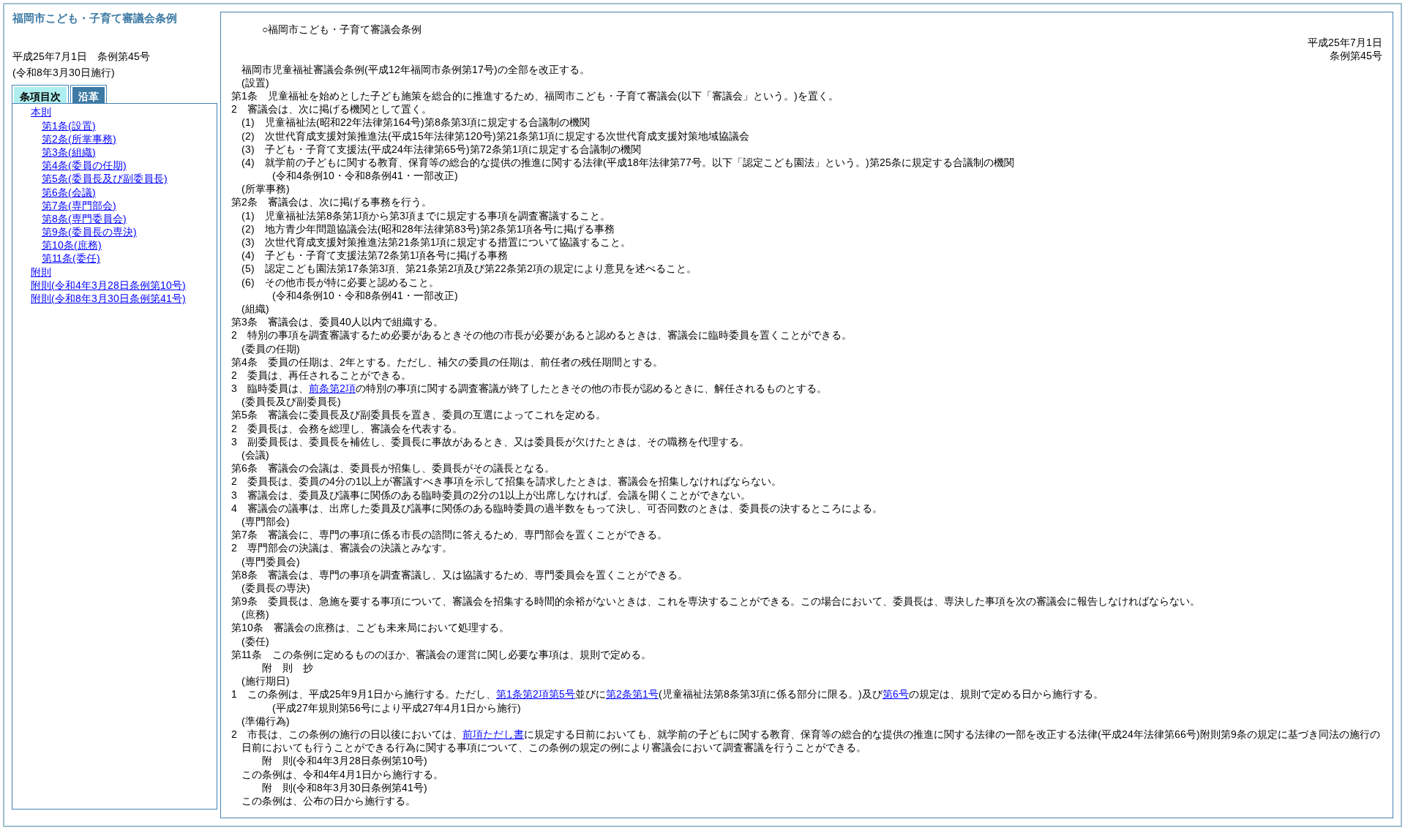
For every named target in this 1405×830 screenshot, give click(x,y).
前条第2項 (332, 388)
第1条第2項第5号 (535, 694)
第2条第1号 (632, 694)
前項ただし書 (493, 734)
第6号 (896, 694)
